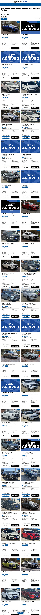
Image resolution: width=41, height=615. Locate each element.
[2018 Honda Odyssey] (30, 474)
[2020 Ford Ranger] (10, 504)
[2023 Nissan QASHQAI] (10, 146)
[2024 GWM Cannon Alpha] (30, 266)
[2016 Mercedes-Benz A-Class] (10, 534)
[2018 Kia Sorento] (10, 87)
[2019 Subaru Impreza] (30, 116)
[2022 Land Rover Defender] (10, 355)
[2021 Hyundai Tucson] (30, 236)
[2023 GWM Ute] (30, 504)
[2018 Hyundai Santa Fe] (10, 236)
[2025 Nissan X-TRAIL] (30, 176)
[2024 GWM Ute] (10, 415)
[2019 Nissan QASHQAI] (30, 594)
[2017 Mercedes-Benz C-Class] (10, 325)
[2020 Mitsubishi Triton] (30, 295)
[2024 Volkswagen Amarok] (30, 385)
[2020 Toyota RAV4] (10, 116)
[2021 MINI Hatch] (30, 534)
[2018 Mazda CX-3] (10, 57)
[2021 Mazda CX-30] (10, 445)
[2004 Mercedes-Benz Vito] (30, 87)
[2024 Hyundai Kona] (30, 355)
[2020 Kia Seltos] (10, 27)
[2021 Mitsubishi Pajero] (10, 206)
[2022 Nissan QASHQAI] (10, 266)
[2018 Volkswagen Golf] (30, 415)
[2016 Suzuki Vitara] (10, 594)
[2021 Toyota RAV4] (10, 176)
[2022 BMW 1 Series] (30, 206)
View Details (5, 47)
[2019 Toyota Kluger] (30, 325)
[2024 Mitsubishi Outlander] (10, 474)
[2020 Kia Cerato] (30, 146)
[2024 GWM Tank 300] (10, 385)
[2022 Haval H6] (10, 295)
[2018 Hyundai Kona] (30, 57)
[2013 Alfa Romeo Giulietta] (30, 445)
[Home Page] (20, 1)
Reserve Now (15, 47)
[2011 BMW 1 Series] (30, 27)
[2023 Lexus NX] (30, 564)
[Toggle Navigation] (39, 4)
